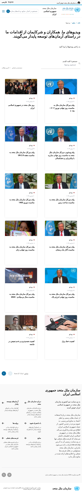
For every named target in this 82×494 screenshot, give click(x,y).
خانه (79, 23)
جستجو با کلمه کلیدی (70, 61)
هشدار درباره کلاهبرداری (21, 488)
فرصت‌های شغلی (12, 438)
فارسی (4, 2)
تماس (39, 488)
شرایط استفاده (27, 489)
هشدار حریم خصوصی (8, 488)
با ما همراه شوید (35, 423)
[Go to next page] (4, 373)
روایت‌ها (15, 423)
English (10, 2)
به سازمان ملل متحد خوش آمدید (67, 3)
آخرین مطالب (5, 68)
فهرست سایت (36, 489)
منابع (39, 438)
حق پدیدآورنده (33, 488)
